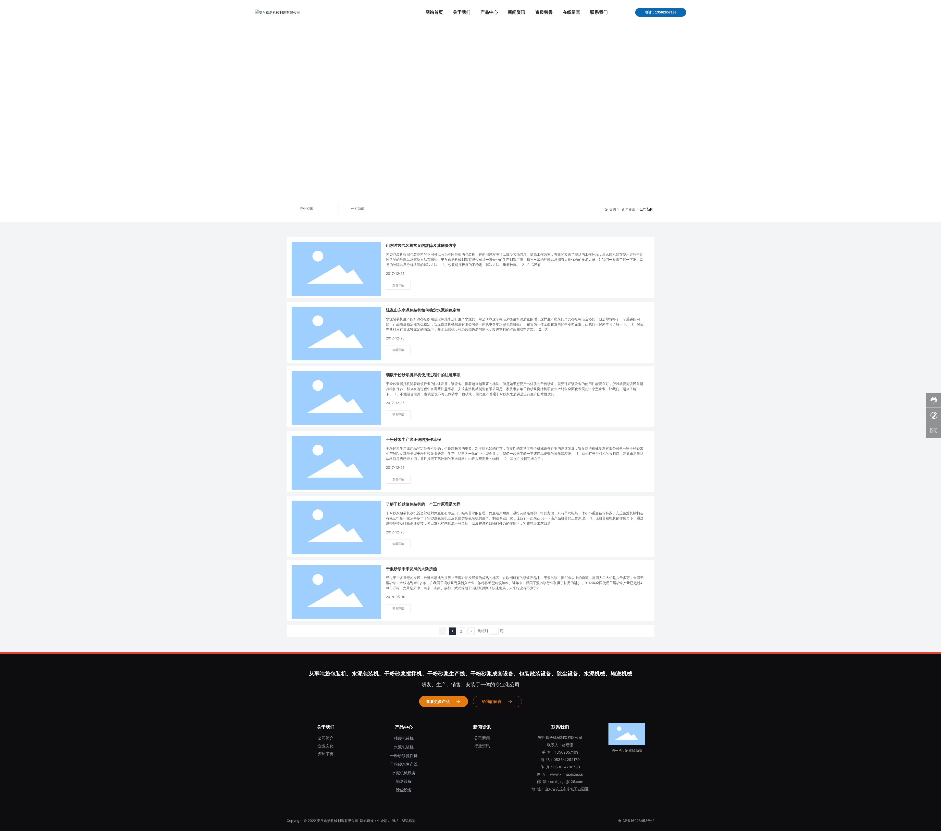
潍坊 (395, 821)
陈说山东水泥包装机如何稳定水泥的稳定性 (423, 310)
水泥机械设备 (404, 772)
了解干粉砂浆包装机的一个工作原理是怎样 (423, 504)
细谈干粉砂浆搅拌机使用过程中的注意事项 (423, 375)
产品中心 (404, 727)
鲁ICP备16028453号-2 (636, 821)
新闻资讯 (628, 209)
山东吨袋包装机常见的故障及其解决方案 (421, 245)
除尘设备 (404, 789)
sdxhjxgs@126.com (566, 781)
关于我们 (325, 727)
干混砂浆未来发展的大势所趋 (411, 569)
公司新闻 (358, 209)
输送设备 (404, 781)
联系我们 (560, 727)
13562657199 (566, 752)
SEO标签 (408, 821)
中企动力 (384, 821)
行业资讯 (306, 209)
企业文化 (326, 745)
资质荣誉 (326, 753)
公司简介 (326, 737)
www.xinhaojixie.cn (566, 774)
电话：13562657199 (661, 12)
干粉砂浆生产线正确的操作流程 (413, 439)
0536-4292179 (567, 759)
